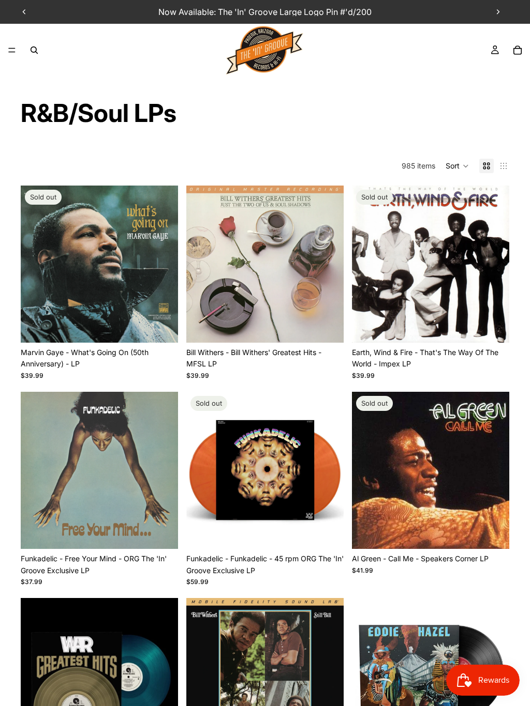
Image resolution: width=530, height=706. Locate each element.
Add (336, 326)
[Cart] (517, 50)
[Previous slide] (24, 12)
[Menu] (12, 50)
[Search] (34, 50)
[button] (457, 166)
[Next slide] (498, 12)
